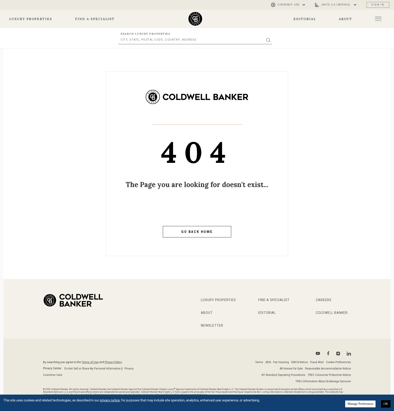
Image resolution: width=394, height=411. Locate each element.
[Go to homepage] (195, 18)
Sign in (377, 4)
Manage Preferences (360, 404)
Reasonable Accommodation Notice (328, 368)
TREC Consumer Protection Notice (329, 375)
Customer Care (52, 375)
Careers (324, 300)
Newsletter (212, 325)
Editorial (304, 19)
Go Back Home (197, 232)
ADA (268, 362)
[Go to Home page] (197, 100)
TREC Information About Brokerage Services (323, 381)
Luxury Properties (30, 19)
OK (386, 404)
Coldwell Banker (332, 313)
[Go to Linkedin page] (349, 353)
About (345, 19)
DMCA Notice (299, 362)
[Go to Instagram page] (338, 353)
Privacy (129, 368)
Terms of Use (90, 362)
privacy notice (110, 400)
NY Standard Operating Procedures (283, 375)
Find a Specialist (95, 19)
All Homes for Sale (291, 368)
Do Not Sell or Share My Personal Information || (93, 368)
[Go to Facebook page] (328, 353)
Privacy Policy (113, 362)
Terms (259, 362)
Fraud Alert (317, 362)
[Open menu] (378, 19)
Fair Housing (281, 362)
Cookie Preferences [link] (338, 362)
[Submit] (268, 40)
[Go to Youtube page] (318, 353)
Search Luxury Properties (145, 33)
